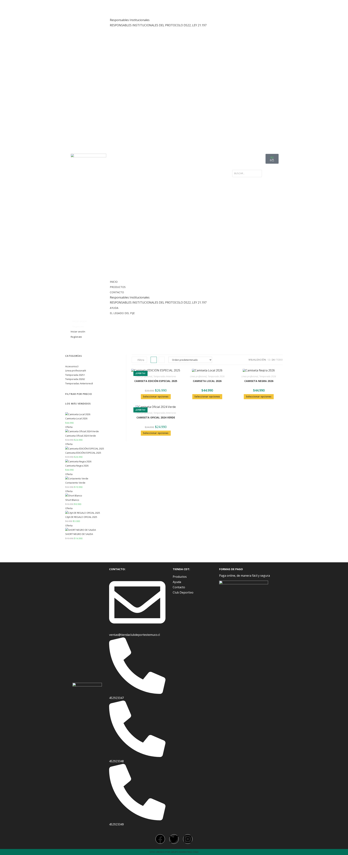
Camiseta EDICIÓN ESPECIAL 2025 (155, 381)
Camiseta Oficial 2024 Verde (155, 417)
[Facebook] (160, 839)
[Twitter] (174, 839)
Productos (119, 9)
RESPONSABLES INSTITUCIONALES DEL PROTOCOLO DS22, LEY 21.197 (158, 25)
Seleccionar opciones (156, 396)
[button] (169, 158)
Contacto (119, 15)
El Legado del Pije (124, 36)
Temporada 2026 (216, 376)
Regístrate (78, 326)
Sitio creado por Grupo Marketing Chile (174, 852)
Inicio (115, 4)
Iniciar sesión (79, 321)
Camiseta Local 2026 (207, 381)
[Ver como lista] (162, 360)
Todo (279, 359)
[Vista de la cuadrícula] (154, 360)
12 (269, 359)
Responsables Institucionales (130, 20)
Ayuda (116, 30)
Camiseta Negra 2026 (258, 381)
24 (273, 359)
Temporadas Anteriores (164, 376)
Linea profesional (144, 376)
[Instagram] (187, 839)
